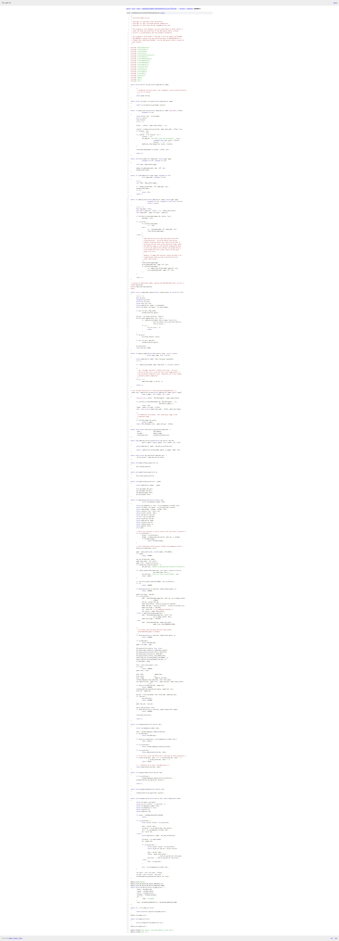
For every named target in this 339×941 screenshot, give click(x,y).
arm (133, 8)
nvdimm (190, 8)
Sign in (335, 3)
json (335, 938)
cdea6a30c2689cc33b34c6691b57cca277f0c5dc (159, 8)
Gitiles (10, 938)
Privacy (15, 938)
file (162, 13)
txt (332, 938)
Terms (20, 938)
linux (138, 8)
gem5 (128, 8)
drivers (182, 8)
